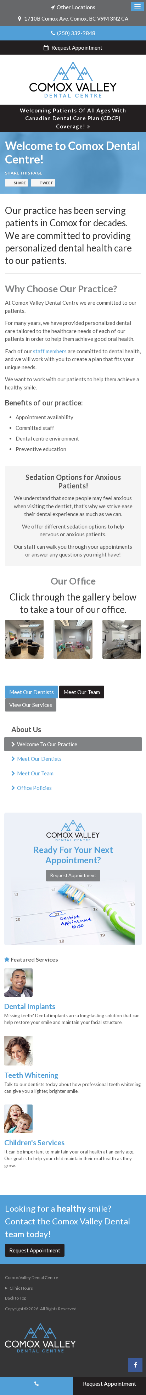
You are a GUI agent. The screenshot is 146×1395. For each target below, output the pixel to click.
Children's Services (34, 1142)
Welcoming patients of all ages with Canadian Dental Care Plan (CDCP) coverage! (73, 118)
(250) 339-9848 (76, 33)
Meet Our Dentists (31, 692)
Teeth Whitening (31, 1075)
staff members (50, 351)
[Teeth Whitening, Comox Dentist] (18, 1050)
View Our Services (30, 705)
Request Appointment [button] (76, 47)
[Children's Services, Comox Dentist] (18, 1118)
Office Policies (34, 788)
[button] (24, 639)
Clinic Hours (21, 1288)
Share (20, 183)
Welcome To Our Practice (47, 744)
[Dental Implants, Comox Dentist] (18, 982)
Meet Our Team (81, 692)
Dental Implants (29, 1006)
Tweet (46, 183)
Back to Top (15, 1298)
